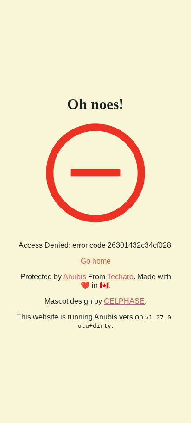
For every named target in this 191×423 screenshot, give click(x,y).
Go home (96, 261)
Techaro (120, 277)
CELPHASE (124, 301)
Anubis (74, 277)
